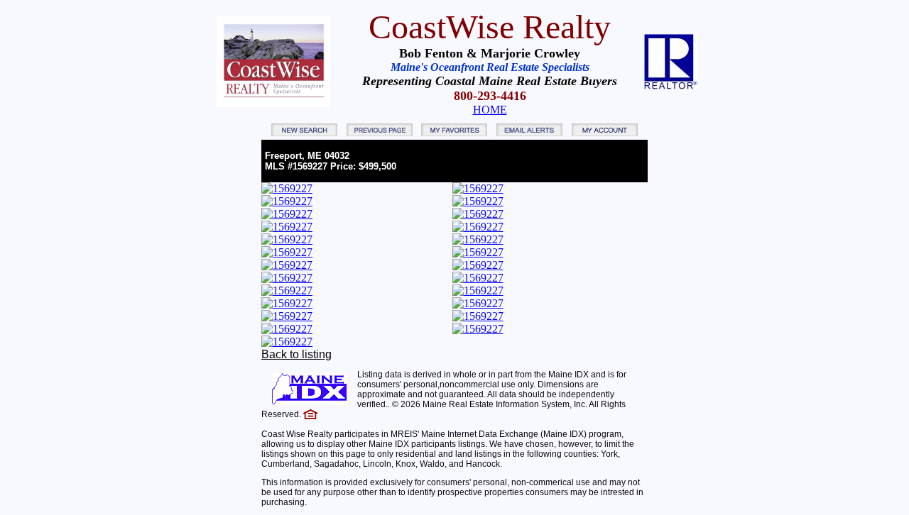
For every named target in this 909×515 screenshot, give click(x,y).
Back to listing (296, 354)
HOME (490, 110)
